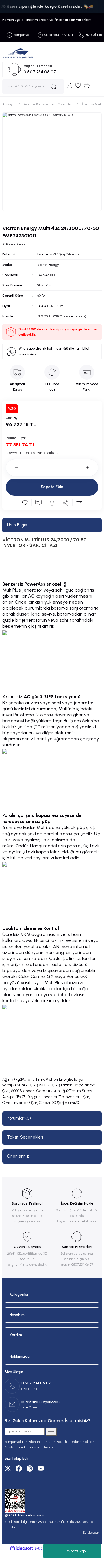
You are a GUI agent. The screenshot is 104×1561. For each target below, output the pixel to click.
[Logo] (17, 53)
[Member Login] (69, 85)
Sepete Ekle (52, 486)
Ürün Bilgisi (17, 525)
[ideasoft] (21, 1548)
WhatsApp (76, 1551)
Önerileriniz (18, 1156)
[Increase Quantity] (92, 467)
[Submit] (51, 1432)
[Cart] (86, 85)
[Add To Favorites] (25, 502)
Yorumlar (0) (19, 1118)
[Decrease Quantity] (12, 467)
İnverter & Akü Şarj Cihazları (58, 254)
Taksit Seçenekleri (25, 1137)
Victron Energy (48, 265)
